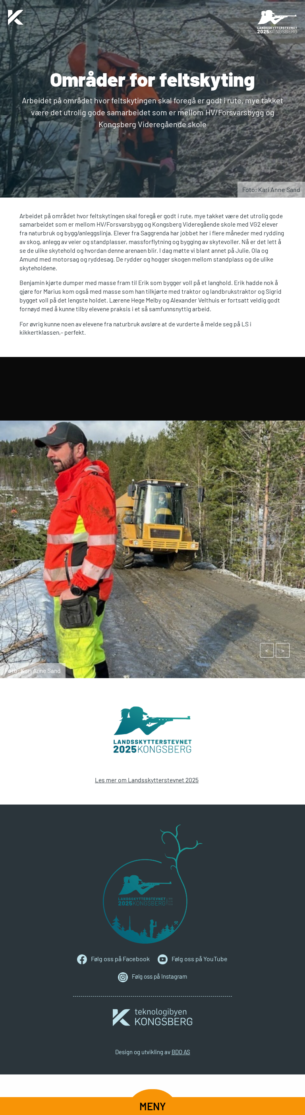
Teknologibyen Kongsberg (152, 1017)
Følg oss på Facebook (120, 958)
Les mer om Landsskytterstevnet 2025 (147, 779)
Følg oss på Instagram (159, 976)
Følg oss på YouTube (200, 958)
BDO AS (181, 1051)
